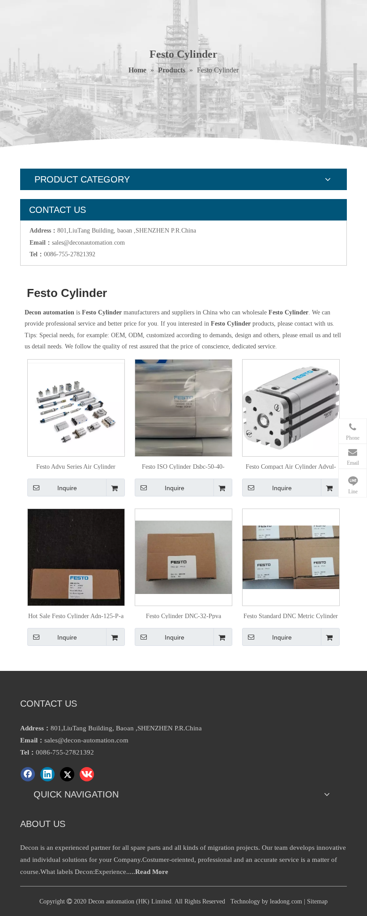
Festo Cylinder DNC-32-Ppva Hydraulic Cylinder (183, 616)
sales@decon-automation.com (86, 740)
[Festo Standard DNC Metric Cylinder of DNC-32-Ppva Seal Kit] (291, 556)
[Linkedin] (47, 774)
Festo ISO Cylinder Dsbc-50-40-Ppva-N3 (183, 466)
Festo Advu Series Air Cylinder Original (75, 466)
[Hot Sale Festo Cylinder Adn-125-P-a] (76, 572)
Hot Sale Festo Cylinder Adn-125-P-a (76, 616)
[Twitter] (67, 774)
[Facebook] (28, 774)
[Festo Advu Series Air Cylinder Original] (76, 407)
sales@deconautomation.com (88, 242)
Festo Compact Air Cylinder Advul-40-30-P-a (291, 466)
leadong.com (286, 901)
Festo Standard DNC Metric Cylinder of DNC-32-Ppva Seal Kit (290, 616)
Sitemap (317, 901)
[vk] (87, 774)
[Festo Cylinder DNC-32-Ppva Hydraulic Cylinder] (183, 556)
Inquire (67, 488)
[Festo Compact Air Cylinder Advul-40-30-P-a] (291, 407)
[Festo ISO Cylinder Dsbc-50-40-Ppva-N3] (183, 423)
